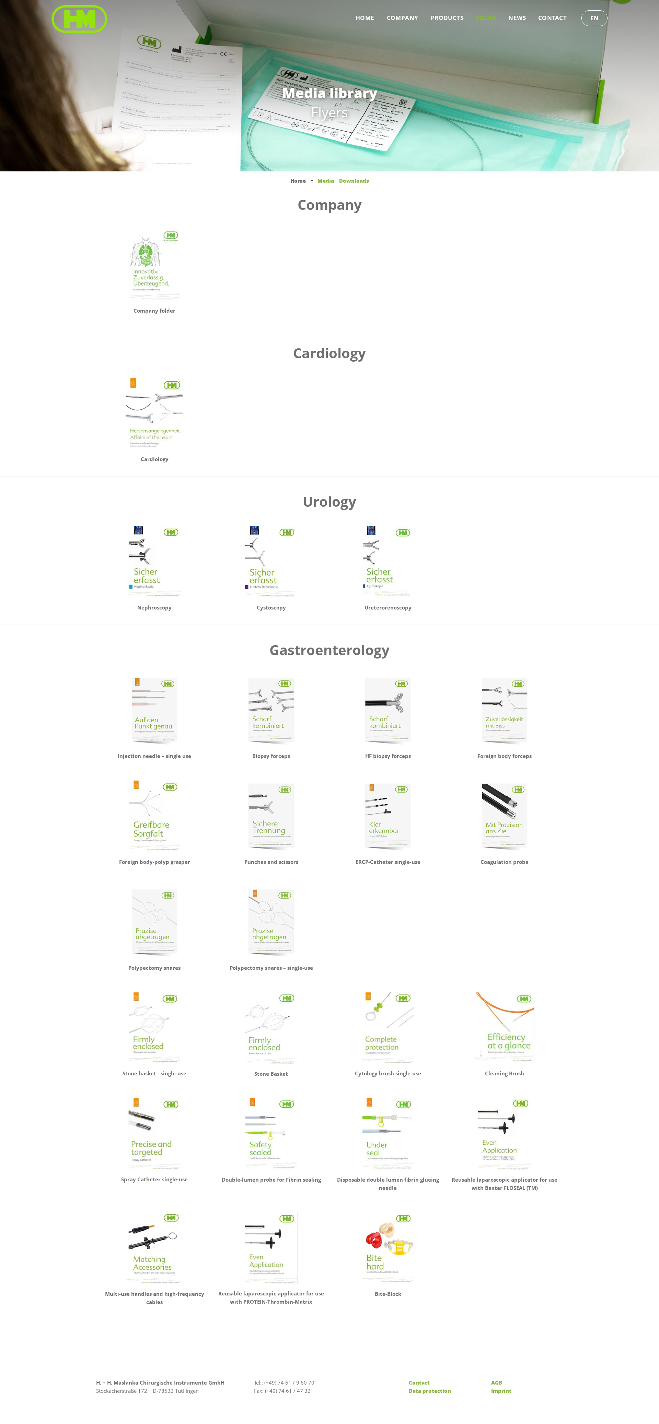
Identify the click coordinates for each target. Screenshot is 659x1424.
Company (402, 18)
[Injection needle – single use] (154, 711)
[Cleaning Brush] (504, 1028)
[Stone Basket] (271, 1028)
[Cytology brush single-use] (388, 1028)
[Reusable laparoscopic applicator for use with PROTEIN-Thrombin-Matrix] (271, 1248)
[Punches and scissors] (271, 817)
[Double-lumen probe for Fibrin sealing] (271, 1134)
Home (365, 18)
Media (486, 18)
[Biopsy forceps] (271, 711)
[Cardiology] (154, 414)
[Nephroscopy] (154, 562)
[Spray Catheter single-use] (154, 1134)
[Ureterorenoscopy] (388, 562)
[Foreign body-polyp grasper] (154, 817)
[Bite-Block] (388, 1248)
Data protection (430, 1390)
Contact (552, 18)
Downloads (354, 180)
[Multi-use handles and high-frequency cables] (154, 1248)
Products (447, 18)
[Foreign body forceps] (504, 711)
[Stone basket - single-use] (154, 1028)
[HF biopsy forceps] (388, 711)
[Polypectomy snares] (154, 922)
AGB (496, 1382)
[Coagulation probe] (504, 817)
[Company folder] (154, 265)
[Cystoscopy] (271, 562)
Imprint (501, 1390)
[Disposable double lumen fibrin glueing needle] (388, 1134)
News (517, 18)
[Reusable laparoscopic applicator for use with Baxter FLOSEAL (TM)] (504, 1134)
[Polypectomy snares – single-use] (271, 922)
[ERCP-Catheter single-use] (388, 817)
